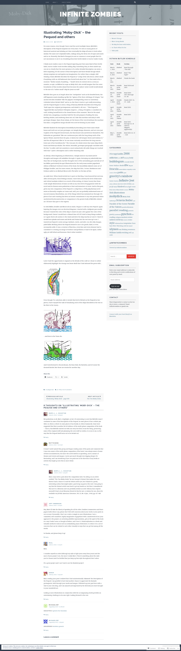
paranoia (130, 210)
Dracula (113, 169)
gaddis (120, 172)
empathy (129, 169)
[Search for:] (118, 256)
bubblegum (116, 161)
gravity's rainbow (120, 176)
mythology (112, 201)
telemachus (119, 223)
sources (125, 220)
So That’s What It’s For (119, 47)
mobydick (115, 196)
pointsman (118, 214)
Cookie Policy (39, 648)
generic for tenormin (60, 611)
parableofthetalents (127, 207)
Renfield (124, 217)
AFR (119, 158)
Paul (51, 543)
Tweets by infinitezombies (118, 247)
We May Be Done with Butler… (121, 44)
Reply (47, 437)
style (112, 222)
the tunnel (129, 226)
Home (47, 2)
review (129, 217)
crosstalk (126, 162)
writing (125, 232)
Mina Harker (120, 190)
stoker (130, 220)
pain (134, 200)
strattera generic (58, 626)
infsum (115, 184)
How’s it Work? (66, 2)
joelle (133, 184)
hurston (116, 181)
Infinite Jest (126, 180)
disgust (131, 165)
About (54, 2)
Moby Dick (126, 197)
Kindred (121, 186)
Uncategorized (49, 389)
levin (126, 187)
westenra (131, 229)
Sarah (51, 572)
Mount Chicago (117, 38)
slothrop (119, 220)
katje (115, 187)
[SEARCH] (135, 2)
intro (125, 184)
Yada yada (115, 50)
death (122, 165)
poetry (111, 214)
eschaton (111, 172)
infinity (111, 184)
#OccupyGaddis (116, 154)
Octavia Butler (124, 200)
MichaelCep (54, 620)
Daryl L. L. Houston (57, 413)
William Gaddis (115, 232)
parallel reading (118, 210)
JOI (110, 187)
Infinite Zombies (90, 14)
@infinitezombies (118, 243)
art (57, 389)
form (115, 172)
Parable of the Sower (118, 204)
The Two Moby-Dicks (94, 398)
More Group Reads (118, 41)
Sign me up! (115, 286)
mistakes (126, 189)
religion (118, 217)
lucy (110, 190)
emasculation (123, 169)
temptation (127, 223)
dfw (126, 165)
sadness (112, 220)
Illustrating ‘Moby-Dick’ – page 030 (57, 398)
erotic (134, 169)
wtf (130, 233)
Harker (111, 181)
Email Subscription (119, 265)
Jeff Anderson (55, 503)
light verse (132, 187)
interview (120, 184)
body (131, 158)
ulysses (113, 229)
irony (129, 184)
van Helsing (123, 229)
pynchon (126, 214)
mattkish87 (59, 42)
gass (125, 172)
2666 (127, 153)
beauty (126, 158)
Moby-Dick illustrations (65, 389)
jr (112, 186)
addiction (113, 157)
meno (114, 190)
